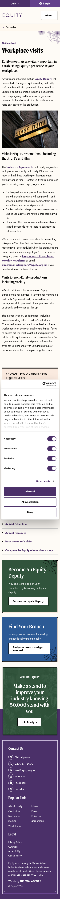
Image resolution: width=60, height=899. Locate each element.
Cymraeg (12, 846)
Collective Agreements (19, 167)
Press (34, 811)
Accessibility (14, 851)
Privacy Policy (15, 842)
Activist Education (16, 524)
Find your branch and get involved (27, 648)
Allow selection (30, 502)
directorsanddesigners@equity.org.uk (24, 265)
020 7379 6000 (24, 763)
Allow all (30, 491)
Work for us (14, 826)
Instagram (20, 776)
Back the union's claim (18, 541)
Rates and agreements (37, 818)
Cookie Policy (15, 855)
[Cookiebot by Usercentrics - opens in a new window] (42, 384)
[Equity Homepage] (12, 15)
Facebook (20, 782)
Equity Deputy (43, 79)
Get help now (22, 757)
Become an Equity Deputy (28, 601)
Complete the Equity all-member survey (29, 550)
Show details (43, 481)
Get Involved (11, 27)
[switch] (51, 448)
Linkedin (19, 789)
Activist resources (15, 533)
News (34, 806)
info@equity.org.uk (25, 770)
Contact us (14, 811)
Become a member (14, 818)
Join (13, 3)
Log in (47, 3)
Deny (30, 512)
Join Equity (28, 722)
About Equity (15, 806)
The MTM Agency (30, 881)
